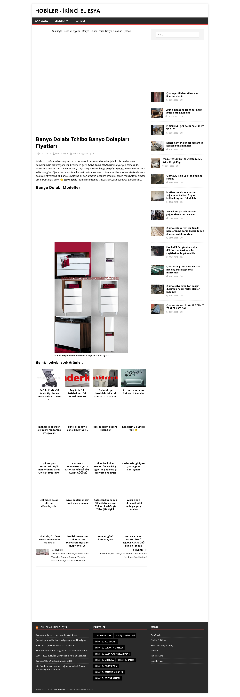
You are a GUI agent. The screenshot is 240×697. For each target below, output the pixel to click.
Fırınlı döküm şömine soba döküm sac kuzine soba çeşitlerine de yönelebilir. (181, 250)
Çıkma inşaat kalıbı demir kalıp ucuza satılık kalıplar (184, 111)
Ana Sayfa (41, 20)
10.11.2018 (45, 153)
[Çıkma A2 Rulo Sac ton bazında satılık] (157, 182)
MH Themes (59, 689)
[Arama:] (177, 35)
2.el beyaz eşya (103, 635)
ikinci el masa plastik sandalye (112, 654)
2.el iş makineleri (125, 635)
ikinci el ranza (126, 660)
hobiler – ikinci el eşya (53, 627)
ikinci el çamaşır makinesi (109, 672)
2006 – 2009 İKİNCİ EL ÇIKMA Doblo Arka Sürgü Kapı (182, 161)
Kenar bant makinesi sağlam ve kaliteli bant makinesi (184, 144)
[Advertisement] (91, 86)
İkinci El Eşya (157, 655)
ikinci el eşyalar (72, 31)
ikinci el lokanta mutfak (109, 647)
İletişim (80, 20)
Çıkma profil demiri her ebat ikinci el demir (183, 95)
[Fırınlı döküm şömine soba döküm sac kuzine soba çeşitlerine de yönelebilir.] (157, 253)
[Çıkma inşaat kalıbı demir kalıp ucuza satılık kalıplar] (157, 116)
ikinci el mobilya (104, 660)
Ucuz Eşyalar (157, 660)
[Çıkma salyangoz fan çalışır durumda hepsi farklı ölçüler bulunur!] (157, 292)
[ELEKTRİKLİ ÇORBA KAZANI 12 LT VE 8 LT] (157, 132)
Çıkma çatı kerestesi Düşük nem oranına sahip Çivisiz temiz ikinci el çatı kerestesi (185, 230)
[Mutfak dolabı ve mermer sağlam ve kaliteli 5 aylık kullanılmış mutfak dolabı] (157, 198)
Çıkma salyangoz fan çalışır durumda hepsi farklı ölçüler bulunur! (183, 288)
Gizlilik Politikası (159, 640)
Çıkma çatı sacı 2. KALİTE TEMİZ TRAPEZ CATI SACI (185, 307)
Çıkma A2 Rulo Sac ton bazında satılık (184, 177)
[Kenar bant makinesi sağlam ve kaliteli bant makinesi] (157, 149)
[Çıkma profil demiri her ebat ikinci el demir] (157, 99)
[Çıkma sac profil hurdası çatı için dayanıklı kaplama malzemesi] (157, 273)
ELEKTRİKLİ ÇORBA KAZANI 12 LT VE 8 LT (185, 128)
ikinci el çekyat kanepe (107, 678)
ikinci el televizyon (106, 666)
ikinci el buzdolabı (105, 641)
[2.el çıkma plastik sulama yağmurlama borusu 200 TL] (157, 218)
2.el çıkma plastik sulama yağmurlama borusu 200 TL (182, 213)
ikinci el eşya (61, 153)
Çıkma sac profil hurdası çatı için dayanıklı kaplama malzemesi (183, 269)
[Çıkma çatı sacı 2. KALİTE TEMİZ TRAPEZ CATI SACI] (157, 311)
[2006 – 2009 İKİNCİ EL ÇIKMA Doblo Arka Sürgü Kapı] (155, 165)
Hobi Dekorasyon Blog (162, 645)
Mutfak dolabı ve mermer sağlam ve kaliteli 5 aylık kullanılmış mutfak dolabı (181, 195)
